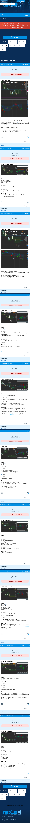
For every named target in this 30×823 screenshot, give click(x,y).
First (10, 41)
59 (10, 45)
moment (27, 625)
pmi (5, 328)
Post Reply (11, 37)
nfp (6, 604)
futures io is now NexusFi (7, 816)
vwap (16, 122)
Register (4, 1)
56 (23, 41)
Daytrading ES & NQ (7, 60)
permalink (27, 64)
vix (1, 474)
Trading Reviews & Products (8, 818)
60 (15, 45)
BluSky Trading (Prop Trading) (9, 819)
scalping (12, 413)
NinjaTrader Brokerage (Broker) (9, 820)
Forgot (21, 3)
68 (19, 45)
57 (2, 45)
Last (3, 49)
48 (19, 41)
